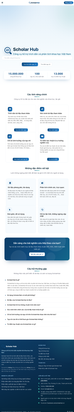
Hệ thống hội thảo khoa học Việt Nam (13, 387)
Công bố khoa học (44, 348)
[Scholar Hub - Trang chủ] (34, 3)
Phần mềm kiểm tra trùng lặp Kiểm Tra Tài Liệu (15, 381)
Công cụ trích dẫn (43, 356)
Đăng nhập (68, 2)
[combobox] (37, 58)
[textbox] (37, 58)
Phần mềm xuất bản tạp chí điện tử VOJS (13, 384)
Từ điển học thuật (43, 353)
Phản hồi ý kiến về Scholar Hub (47, 368)
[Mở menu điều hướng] (2, 2)
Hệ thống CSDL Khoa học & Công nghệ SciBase (15, 379)
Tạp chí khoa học (43, 351)
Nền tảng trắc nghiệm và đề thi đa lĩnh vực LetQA (16, 389)
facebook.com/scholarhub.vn (55, 403)
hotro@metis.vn (49, 389)
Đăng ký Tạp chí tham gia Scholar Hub (50, 366)
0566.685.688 (50, 386)
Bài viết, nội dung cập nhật (46, 359)
